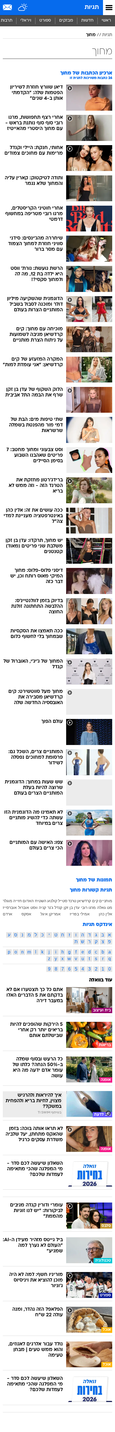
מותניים (105, 901)
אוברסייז (10, 907)
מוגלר (7, 901)
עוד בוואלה (100, 980)
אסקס (26, 914)
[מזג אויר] (23, 7)
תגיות (92, 7)
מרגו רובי (88, 907)
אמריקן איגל (50, 914)
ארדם (7, 914)
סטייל (62, 901)
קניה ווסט (38, 907)
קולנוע (52, 901)
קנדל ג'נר (54, 907)
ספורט (45, 20)
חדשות (87, 20)
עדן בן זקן (72, 907)
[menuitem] (87, 21)
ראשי (106, 20)
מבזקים (66, 20)
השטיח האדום (34, 901)
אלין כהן (105, 914)
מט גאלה (104, 907)
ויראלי (25, 20)
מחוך (90, 35)
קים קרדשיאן (87, 901)
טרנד (72, 901)
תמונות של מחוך (94, 880)
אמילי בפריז (80, 914)
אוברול (23, 907)
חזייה (17, 901)
